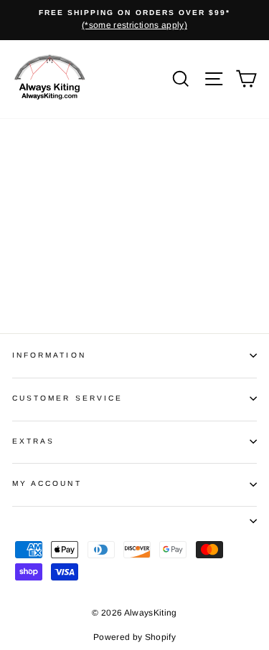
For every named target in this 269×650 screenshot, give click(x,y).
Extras (33, 441)
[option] (134, 20)
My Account (47, 483)
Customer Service (67, 398)
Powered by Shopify (134, 637)
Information (49, 355)
